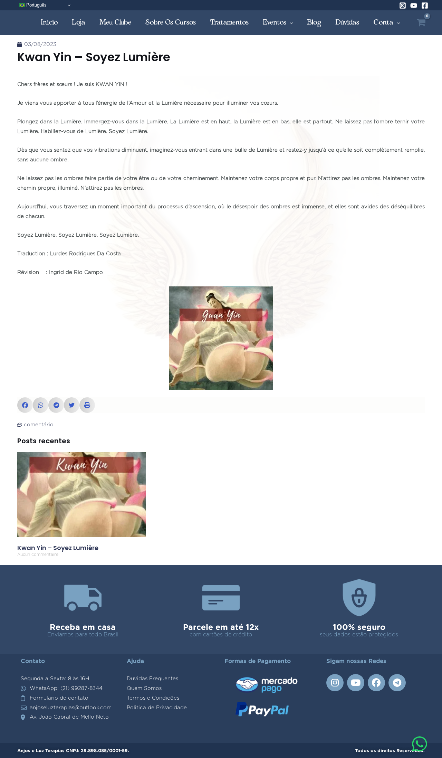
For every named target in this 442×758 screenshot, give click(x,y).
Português (36, 5)
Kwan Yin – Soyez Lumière (57, 547)
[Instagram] (402, 5)
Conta (383, 22)
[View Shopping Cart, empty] (421, 23)
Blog (314, 22)
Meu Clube (115, 22)
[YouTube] (413, 5)
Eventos (275, 22)
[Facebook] (424, 5)
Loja (79, 22)
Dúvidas (347, 22)
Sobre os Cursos (170, 22)
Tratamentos (229, 22)
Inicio (49, 22)
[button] (25, 405)
